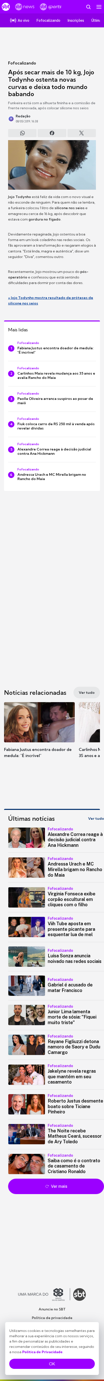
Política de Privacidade (42, 1352)
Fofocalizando (22, 63)
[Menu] (99, 7)
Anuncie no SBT (52, 1309)
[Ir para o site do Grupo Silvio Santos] (44, 1294)
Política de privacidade (52, 1317)
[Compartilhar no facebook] (52, 133)
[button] (39, 735)
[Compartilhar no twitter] (81, 133)
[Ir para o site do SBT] (79, 1294)
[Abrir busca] (88, 7)
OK (52, 1363)
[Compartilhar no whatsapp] (22, 133)
